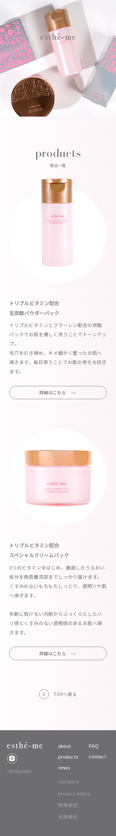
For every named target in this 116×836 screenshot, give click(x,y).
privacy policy (74, 793)
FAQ (94, 746)
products (68, 756)
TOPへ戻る (65, 694)
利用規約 (68, 817)
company (68, 781)
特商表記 (68, 805)
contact (97, 756)
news (64, 767)
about (64, 746)
